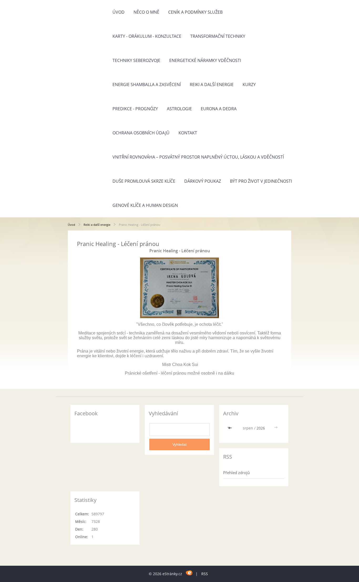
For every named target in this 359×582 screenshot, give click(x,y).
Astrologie (179, 109)
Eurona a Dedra (219, 109)
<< (230, 428)
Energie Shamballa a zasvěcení (146, 84)
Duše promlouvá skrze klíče (143, 181)
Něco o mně (146, 12)
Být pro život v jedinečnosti (261, 181)
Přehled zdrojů (236, 472)
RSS (204, 573)
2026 (261, 428)
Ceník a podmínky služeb (195, 12)
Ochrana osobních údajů (141, 133)
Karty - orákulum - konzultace (146, 36)
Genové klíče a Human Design (145, 205)
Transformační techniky (217, 36)
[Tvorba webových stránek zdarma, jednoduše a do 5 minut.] (189, 573)
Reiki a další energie (212, 84)
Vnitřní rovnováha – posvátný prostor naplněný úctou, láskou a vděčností (198, 157)
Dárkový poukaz (202, 181)
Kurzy (249, 84)
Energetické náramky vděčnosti (205, 60)
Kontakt (187, 133)
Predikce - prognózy (135, 109)
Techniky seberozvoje (136, 60)
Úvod (118, 12)
